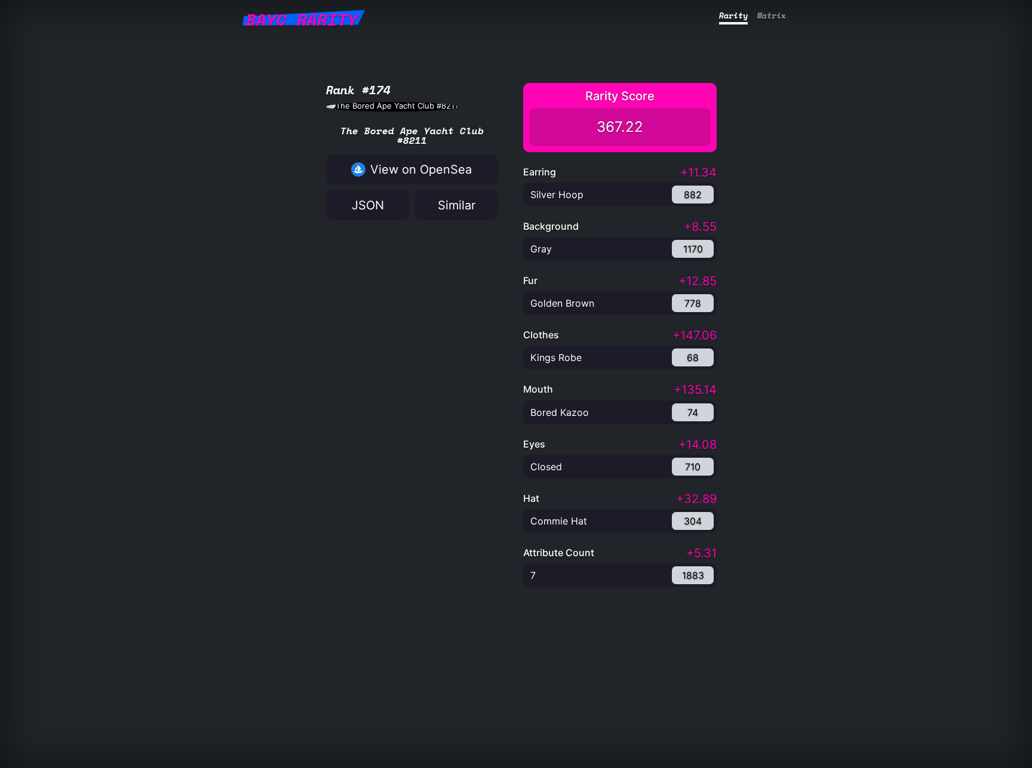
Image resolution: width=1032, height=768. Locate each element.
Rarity (733, 15)
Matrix (771, 15)
